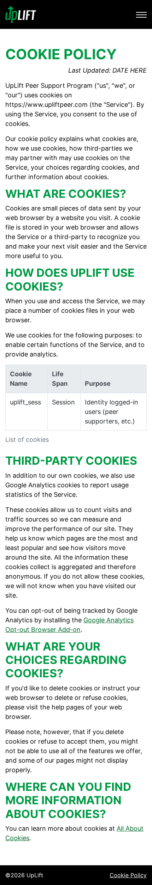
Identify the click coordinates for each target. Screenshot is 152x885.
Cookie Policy (128, 875)
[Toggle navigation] (141, 14)
